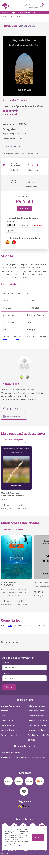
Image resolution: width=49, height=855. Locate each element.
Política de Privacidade (14, 846)
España (19, 12)
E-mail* (6, 673)
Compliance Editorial (37, 710)
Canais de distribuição (37, 730)
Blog (3, 715)
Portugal (11, 12)
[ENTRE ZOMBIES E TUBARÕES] (16, 557)
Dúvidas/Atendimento (10, 706)
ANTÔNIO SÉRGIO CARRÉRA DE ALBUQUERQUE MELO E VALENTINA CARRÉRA (13, 592)
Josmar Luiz (12, 114)
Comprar (24, 208)
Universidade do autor (37, 720)
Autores (4, 710)
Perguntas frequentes (10, 752)
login (10, 625)
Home (7, 25)
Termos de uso (8, 730)
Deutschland (30, 12)
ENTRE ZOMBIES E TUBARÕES (10, 584)
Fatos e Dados (7, 725)
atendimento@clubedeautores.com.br (16, 339)
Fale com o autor (15, 416)
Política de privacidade (38, 706)
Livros (14, 25)
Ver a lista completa (13, 439)
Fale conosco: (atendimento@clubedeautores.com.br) (24, 757)
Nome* (5, 663)
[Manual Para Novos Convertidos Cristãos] (16, 468)
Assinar (9, 687)
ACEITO (38, 837)
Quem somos (7, 720)
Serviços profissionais (37, 715)
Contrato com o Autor (11, 735)
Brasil (3, 12)
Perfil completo (14, 408)
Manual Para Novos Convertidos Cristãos (12, 494)
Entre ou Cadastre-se (33, 6)
